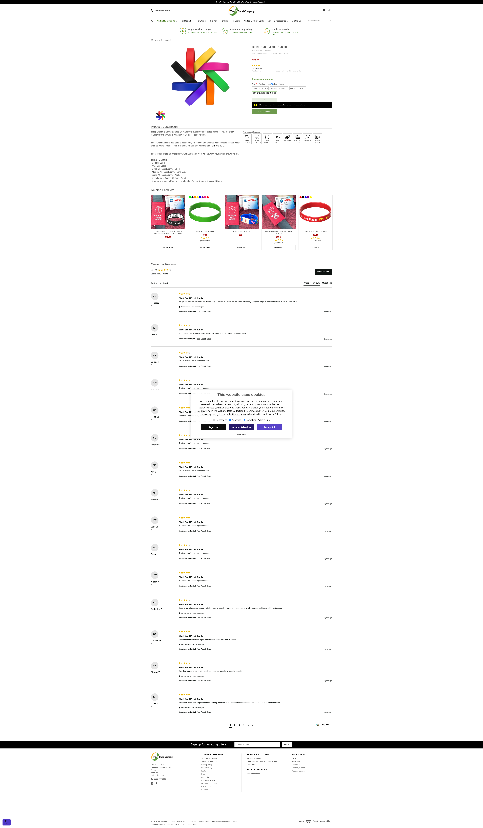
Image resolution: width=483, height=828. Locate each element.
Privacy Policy (206, 765)
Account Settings (298, 771)
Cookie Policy (206, 768)
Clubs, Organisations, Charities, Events (262, 761)
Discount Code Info (209, 783)
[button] (292, 67)
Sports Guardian (253, 773)
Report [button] (203, 311)
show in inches (278, 84)
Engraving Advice (208, 780)
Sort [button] (153, 283)
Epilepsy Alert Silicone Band (315, 231)
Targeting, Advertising (258, 419)
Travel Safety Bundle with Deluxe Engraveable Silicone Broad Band (168, 232)
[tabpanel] (168, 222)
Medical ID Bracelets (166, 21)
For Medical (186, 21)
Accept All (269, 427)
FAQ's (203, 771)
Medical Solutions (254, 758)
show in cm (265, 84)
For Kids (224, 21)
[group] (164, 270)
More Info (168, 248)
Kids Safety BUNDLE (241, 231)
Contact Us (296, 21)
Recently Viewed (298, 768)
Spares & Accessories (277, 21)
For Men (213, 21)
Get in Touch (206, 787)
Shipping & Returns (209, 758)
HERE (213, 146)
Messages (296, 761)
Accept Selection (241, 427)
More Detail (241, 434)
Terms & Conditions (209, 761)
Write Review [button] (323, 272)
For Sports (236, 21)
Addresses (296, 765)
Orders (294, 758)
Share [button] (209, 311)
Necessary (221, 419)
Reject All (214, 427)
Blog (203, 774)
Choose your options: (263, 79)
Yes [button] (198, 311)
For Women (201, 21)
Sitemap (204, 790)
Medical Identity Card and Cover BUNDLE (278, 232)
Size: (268, 84)
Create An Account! (257, 2)
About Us (205, 777)
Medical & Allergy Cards (254, 21)
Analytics (236, 419)
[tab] (312, 283)
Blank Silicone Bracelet (204, 231)
